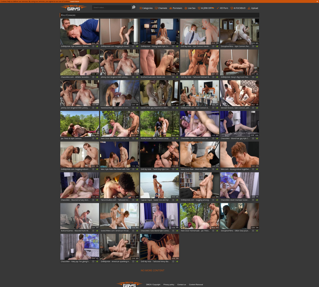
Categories (147, 8)
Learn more (74, 1)
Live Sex (191, 8)
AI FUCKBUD (239, 8)
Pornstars (177, 8)
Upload (254, 8)
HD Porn (223, 8)
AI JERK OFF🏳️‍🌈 (207, 8)
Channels (162, 8)
